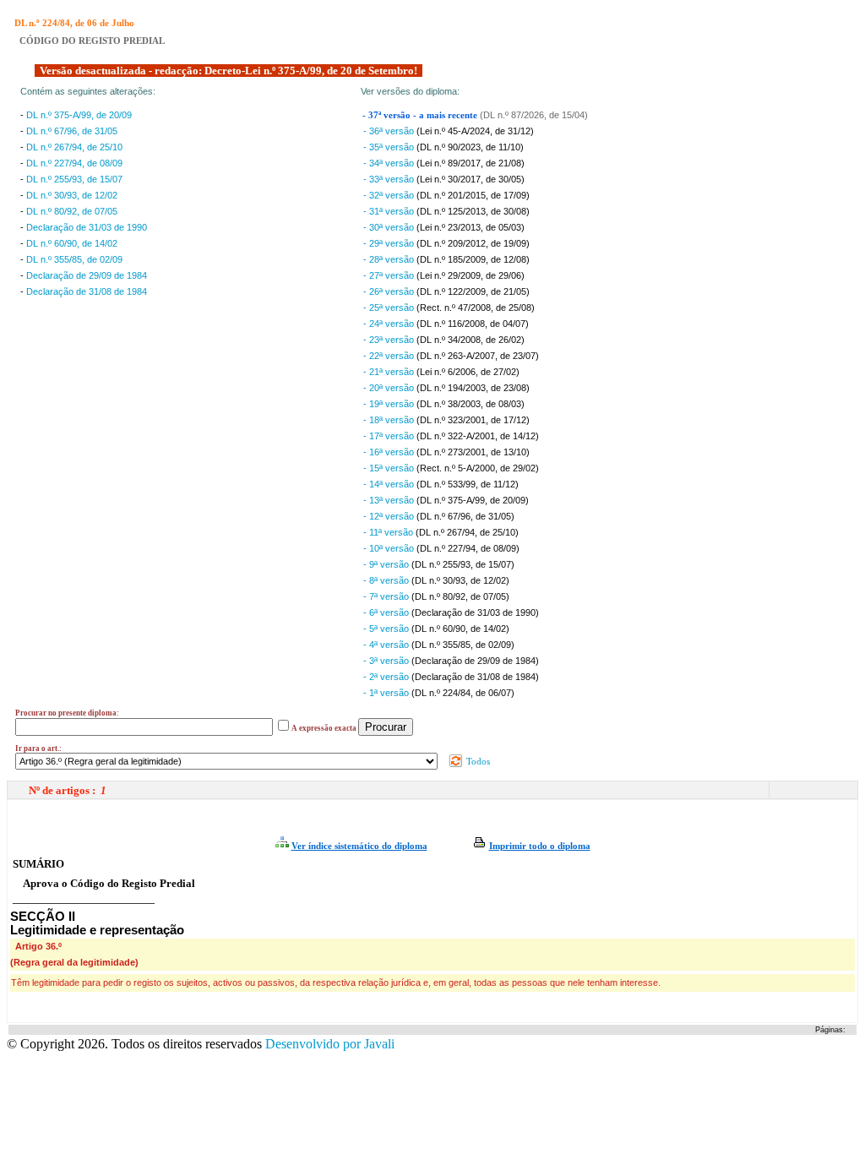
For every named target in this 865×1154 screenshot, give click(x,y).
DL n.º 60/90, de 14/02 (71, 243)
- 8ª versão (387, 580)
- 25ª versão (389, 307)
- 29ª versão (389, 243)
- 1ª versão (387, 693)
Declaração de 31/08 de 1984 (86, 291)
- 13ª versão (389, 500)
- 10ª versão (389, 548)
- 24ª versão (389, 323)
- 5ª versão (387, 628)
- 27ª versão (389, 275)
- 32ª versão (389, 195)
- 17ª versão (389, 436)
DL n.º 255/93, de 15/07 (74, 179)
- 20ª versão (389, 388)
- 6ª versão (387, 612)
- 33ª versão (389, 179)
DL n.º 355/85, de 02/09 (74, 259)
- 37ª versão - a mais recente (421, 115)
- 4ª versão (387, 645)
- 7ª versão (387, 596)
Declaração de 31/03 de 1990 (86, 227)
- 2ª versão (387, 677)
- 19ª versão (389, 404)
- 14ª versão (389, 484)
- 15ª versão (389, 468)
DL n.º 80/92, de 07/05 (71, 211)
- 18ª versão (389, 420)
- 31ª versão (389, 211)
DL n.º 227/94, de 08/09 (74, 163)
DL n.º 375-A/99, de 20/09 (79, 115)
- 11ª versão (389, 532)
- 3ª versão (387, 661)
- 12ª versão (389, 516)
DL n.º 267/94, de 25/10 (74, 147)
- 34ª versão (389, 163)
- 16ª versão (389, 452)
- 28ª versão (389, 259)
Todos (477, 761)
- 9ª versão (387, 564)
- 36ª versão (389, 131)
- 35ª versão (389, 147)
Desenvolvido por (329, 1044)
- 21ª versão (389, 372)
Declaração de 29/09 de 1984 (86, 275)
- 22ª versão (389, 356)
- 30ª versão (389, 227)
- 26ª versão (389, 291)
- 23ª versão (389, 340)
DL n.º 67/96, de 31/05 (71, 131)
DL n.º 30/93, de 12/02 (71, 195)
